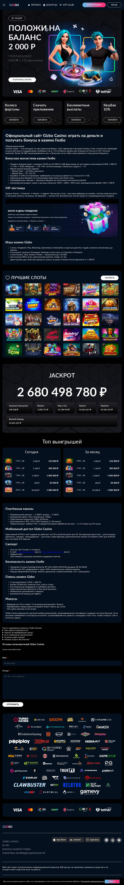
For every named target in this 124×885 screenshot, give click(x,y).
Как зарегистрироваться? (16, 630)
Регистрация (94, 5)
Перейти (14, 120)
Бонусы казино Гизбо (16, 849)
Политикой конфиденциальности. (94, 881)
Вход (114, 5)
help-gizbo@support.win (53, 552)
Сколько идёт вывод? (14, 637)
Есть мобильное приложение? (18, 635)
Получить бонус (22, 80)
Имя (4, 658)
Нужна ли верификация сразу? (18, 633)
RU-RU (5, 845)
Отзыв (5, 671)
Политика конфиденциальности (23, 853)
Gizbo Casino (10, 842)
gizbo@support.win (26, 552)
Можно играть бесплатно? (17, 639)
